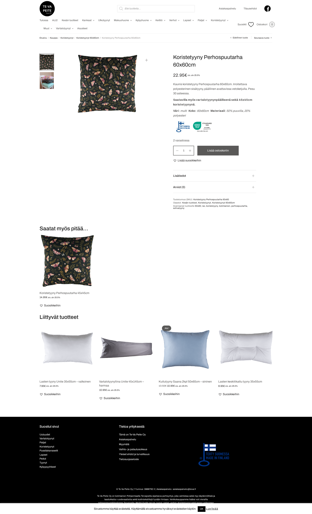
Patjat (201, 20)
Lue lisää (212, 508)
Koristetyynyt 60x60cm (87, 38)
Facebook (267, 9)
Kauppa (54, 38)
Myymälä (124, 444)
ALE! (55, 20)
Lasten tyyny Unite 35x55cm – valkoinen (65, 381)
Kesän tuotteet (70, 20)
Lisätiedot (179, 175)
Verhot (173, 20)
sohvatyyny (178, 208)
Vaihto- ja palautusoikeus (133, 449)
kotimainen (224, 206)
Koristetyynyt (218, 20)
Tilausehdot (250, 8)
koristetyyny (212, 206)
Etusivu (43, 38)
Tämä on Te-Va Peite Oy (132, 434)
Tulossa (44, 20)
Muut (46, 28)
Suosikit (242, 24)
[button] (187, 160)
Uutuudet (45, 434)
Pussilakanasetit (49, 450)
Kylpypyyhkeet (48, 466)
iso (203, 206)
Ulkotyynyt (104, 20)
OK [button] (201, 509)
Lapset (187, 20)
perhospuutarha (239, 206)
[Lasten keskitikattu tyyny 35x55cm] (245, 349)
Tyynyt (43, 462)
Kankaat (87, 20)
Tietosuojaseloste (129, 459)
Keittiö (158, 20)
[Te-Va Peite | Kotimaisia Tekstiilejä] (47, 8)
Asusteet (82, 28)
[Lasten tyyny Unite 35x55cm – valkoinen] (67, 349)
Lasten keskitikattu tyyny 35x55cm (240, 381)
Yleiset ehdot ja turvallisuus (134, 454)
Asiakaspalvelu (227, 8)
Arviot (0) (179, 187)
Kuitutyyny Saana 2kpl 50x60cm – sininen (185, 381)
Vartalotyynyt (63, 28)
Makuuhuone (121, 20)
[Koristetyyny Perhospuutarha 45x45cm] (67, 261)
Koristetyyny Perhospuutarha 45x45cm (64, 293)
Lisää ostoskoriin (218, 150)
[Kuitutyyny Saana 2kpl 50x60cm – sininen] (186, 349)
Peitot (43, 458)
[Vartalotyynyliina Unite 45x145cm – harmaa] (126, 349)
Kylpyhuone (142, 20)
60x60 (198, 206)
